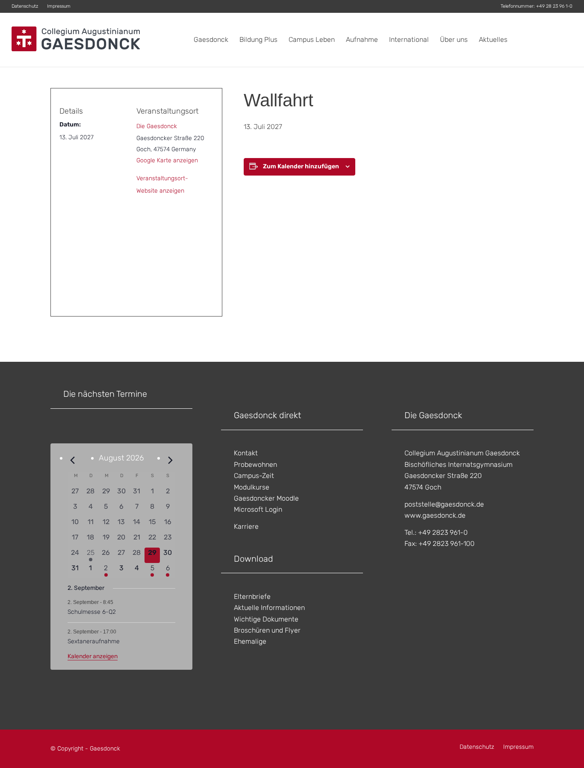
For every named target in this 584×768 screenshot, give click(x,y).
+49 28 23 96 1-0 (554, 6)
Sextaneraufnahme (94, 641)
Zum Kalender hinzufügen (301, 166)
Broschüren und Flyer (267, 630)
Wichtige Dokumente (266, 619)
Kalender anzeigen (93, 656)
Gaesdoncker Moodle (266, 498)
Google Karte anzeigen (167, 160)
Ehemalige (250, 641)
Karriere (246, 526)
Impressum (59, 6)
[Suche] (564, 40)
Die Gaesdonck (156, 126)
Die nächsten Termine (105, 394)
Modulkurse (251, 487)
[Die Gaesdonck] (76, 40)
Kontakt (246, 453)
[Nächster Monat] (170, 460)
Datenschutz (25, 6)
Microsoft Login (258, 509)
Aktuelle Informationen (269, 608)
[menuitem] (27, 6)
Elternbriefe (252, 596)
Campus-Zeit (254, 476)
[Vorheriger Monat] (73, 460)
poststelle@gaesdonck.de (444, 504)
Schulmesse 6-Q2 (92, 612)
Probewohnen (255, 464)
